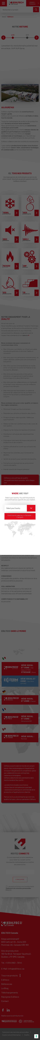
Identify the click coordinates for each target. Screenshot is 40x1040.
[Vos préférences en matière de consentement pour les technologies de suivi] (36, 1036)
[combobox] (20, 508)
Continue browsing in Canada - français (20, 516)
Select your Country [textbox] (13, 508)
